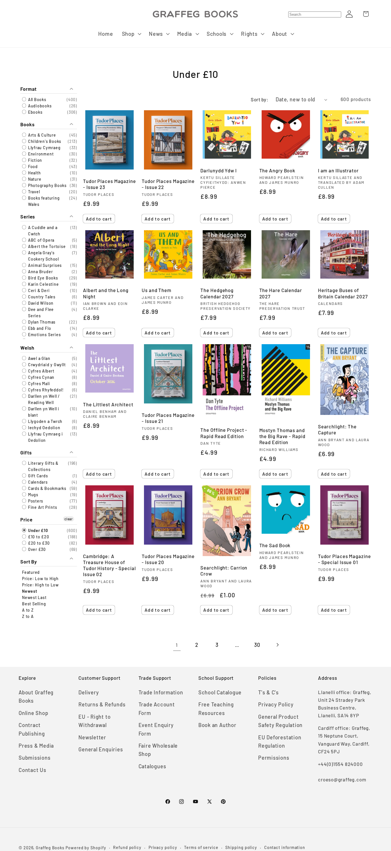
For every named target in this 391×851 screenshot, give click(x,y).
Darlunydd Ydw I (218, 170)
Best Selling (34, 603)
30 (257, 645)
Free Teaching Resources (216, 708)
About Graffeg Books (36, 696)
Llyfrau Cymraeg (43, 147)
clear (68, 519)
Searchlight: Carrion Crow (223, 570)
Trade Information (161, 692)
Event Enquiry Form (156, 729)
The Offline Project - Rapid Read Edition (223, 433)
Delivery (88, 692)
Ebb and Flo (39, 328)
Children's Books (44, 141)
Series (27, 217)
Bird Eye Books (42, 277)
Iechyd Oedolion (43, 428)
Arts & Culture (41, 135)
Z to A (28, 616)
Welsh (27, 348)
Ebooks (34, 112)
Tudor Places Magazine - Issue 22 (168, 184)
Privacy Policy (276, 704)
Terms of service (201, 847)
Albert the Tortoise (46, 246)
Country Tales (41, 296)
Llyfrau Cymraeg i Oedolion (45, 437)
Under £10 (37, 530)
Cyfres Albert (40, 371)
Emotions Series (44, 334)
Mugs (32, 495)
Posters (35, 501)
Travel (33, 192)
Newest (29, 591)
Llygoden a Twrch (44, 421)
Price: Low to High (40, 578)
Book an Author (217, 725)
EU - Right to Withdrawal (94, 721)
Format (28, 89)
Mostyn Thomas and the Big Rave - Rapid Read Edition (282, 436)
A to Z (28, 610)
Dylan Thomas (41, 322)
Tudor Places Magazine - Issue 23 (109, 184)
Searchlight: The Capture (337, 429)
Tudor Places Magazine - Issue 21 (168, 418)
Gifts (26, 453)
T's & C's (268, 692)
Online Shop (33, 713)
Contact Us (32, 770)
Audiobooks (39, 105)
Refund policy (127, 847)
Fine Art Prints (42, 507)
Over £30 (36, 549)
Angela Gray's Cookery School (43, 255)
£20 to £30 (38, 543)
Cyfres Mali (38, 383)
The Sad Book (275, 545)
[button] (131, 34)
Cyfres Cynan (40, 377)
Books (27, 124)
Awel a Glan (38, 358)
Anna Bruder (40, 271)
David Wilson (40, 303)
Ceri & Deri (38, 290)
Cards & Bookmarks (46, 488)
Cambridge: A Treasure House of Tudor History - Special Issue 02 (109, 565)
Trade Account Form (157, 708)
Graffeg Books (50, 847)
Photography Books (47, 185)
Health (34, 173)
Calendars (37, 482)
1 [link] (177, 645)
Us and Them (156, 290)
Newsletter (92, 737)
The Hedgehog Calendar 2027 (217, 293)
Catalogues (152, 766)
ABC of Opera (40, 240)
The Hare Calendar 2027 (280, 293)
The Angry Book (277, 170)
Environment (40, 154)
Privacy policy (163, 847)
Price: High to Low (40, 584)
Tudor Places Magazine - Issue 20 (168, 559)
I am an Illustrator (338, 170)
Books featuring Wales (43, 201)
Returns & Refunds (101, 704)
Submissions (35, 758)
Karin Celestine (43, 284)
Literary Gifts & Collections (42, 466)
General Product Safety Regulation (280, 721)
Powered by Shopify (86, 847)
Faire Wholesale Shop (158, 749)
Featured (31, 572)
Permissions (273, 758)
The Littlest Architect (108, 404)
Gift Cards (37, 476)
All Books (36, 99)
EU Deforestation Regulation (279, 741)
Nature (34, 179)
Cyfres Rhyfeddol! (45, 390)
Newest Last (34, 597)
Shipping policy (241, 847)
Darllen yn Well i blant (43, 412)
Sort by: (259, 99)
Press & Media (36, 745)
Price (26, 520)
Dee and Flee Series (40, 312)
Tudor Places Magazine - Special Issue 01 (344, 559)
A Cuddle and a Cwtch (42, 230)
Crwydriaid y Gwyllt (46, 365)
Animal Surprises (44, 265)
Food (32, 166)
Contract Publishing (32, 729)
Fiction (34, 160)
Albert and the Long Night (106, 293)
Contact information (284, 847)
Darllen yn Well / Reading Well (43, 399)
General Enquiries (100, 749)
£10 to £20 (38, 536)
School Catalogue (220, 692)
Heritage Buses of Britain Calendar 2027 (343, 293)
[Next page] (277, 645)
